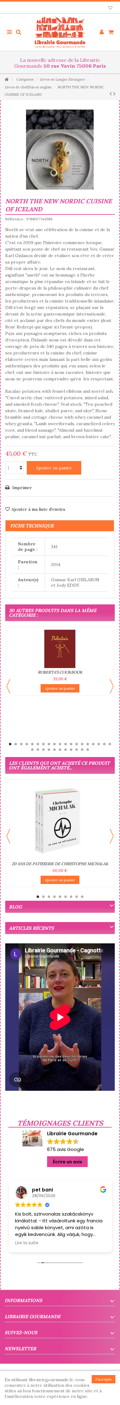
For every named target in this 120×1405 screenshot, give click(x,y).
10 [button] (60, 744)
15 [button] (87, 744)
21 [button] (38, 749)
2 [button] (15, 744)
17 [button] (99, 744)
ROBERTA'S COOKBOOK (60, 672)
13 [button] (76, 744)
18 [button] (104, 744)
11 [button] (65, 744)
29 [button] (82, 749)
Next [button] (111, 686)
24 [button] (54, 749)
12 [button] (71, 744)
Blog (15, 907)
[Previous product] (111, 93)
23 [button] (49, 749)
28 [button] (76, 749)
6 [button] (38, 744)
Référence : (15, 219)
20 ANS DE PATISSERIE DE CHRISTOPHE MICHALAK (60, 863)
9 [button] (54, 744)
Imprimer (21, 487)
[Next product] (114, 93)
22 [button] (43, 749)
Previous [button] (8, 686)
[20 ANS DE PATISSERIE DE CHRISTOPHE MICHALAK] (60, 821)
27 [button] (71, 749)
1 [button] (10, 744)
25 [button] (60, 749)
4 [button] (27, 744)
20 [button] (32, 749)
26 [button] (65, 749)
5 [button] (32, 744)
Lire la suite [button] (26, 1243)
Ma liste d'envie (110, 8)
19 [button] (110, 744)
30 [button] (87, 749)
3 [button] (21, 744)
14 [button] (82, 744)
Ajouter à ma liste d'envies (38, 509)
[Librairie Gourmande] (60, 32)
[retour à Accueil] (6, 79)
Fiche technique (32, 526)
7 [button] (43, 744)
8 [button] (49, 744)
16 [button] (93, 744)
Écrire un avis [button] (67, 1162)
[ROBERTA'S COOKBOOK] (60, 649)
